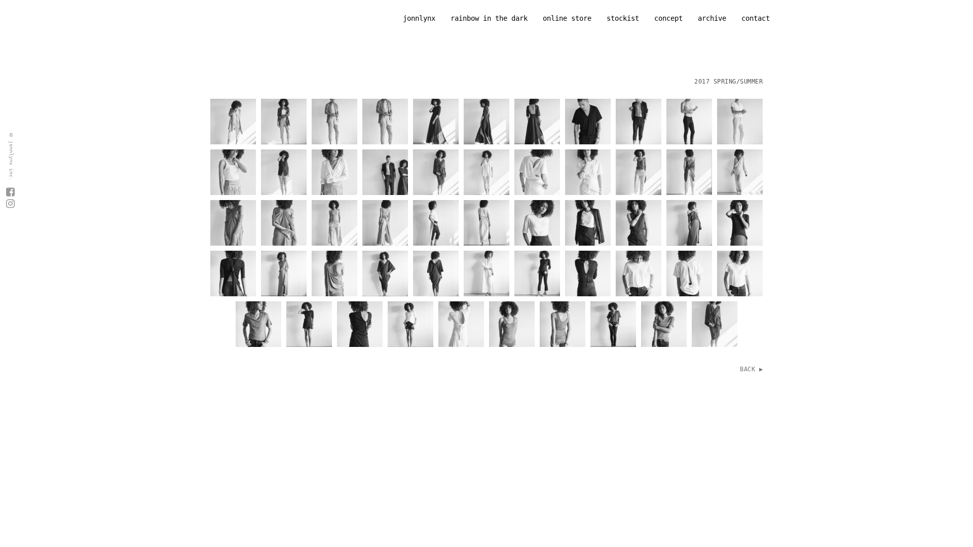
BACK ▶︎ (751, 369)
